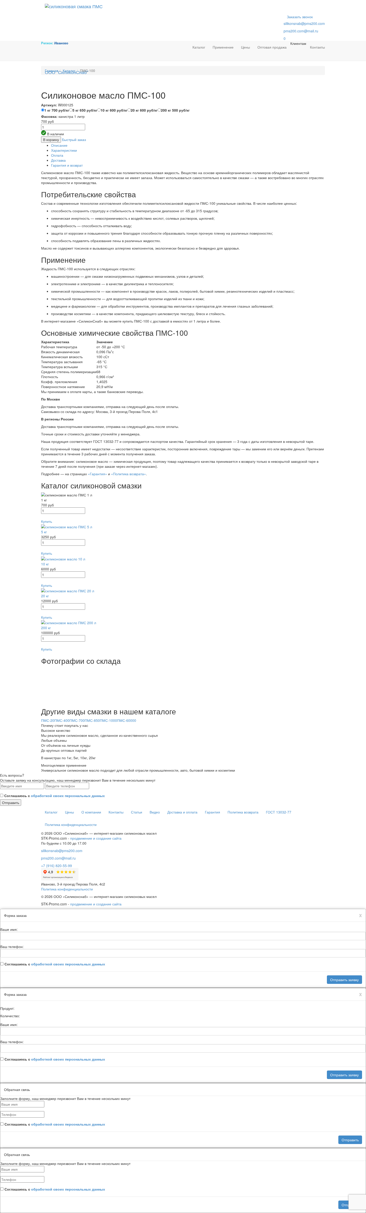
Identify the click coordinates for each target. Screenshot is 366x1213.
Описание (59, 145)
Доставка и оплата (182, 811)
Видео (155, 811)
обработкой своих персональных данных (68, 795)
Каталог (198, 47)
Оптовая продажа (272, 47)
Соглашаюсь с (54, 795)
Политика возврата (243, 811)
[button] (183, 516)
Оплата (57, 155)
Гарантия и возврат (67, 165)
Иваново (61, 43)
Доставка (58, 160)
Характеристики (64, 150)
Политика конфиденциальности (71, 824)
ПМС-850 (92, 720)
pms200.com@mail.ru (301, 30)
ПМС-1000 (108, 720)
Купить (46, 521)
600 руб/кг (114, 110)
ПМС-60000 (126, 720)
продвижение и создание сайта (96, 838)
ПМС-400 (61, 720)
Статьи (136, 811)
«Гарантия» (97, 473)
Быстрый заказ (74, 139)
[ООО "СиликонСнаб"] (195, 6)
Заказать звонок (300, 16)
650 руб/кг (84, 110)
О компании (91, 811)
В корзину (51, 139)
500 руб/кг (175, 110)
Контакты (317, 47)
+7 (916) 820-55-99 (56, 865)
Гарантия (212, 811)
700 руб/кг (56, 110)
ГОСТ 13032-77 (278, 811)
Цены (245, 47)
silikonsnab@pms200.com (304, 23)
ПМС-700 (77, 720)
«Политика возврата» (128, 473)
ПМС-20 (47, 720)
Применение (223, 47)
